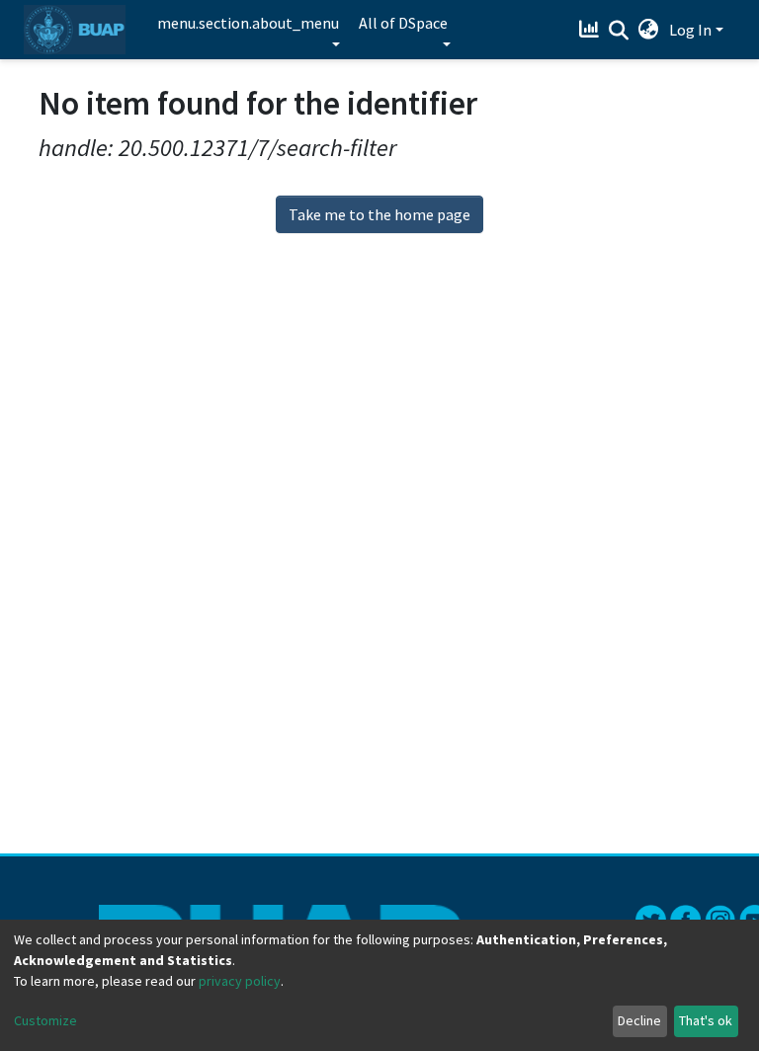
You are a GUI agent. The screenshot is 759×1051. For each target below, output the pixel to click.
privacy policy (240, 981)
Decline (639, 1020)
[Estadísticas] (591, 29)
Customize (45, 1020)
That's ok (705, 1020)
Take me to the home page (379, 214)
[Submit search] (619, 30)
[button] (648, 29)
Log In (690, 30)
